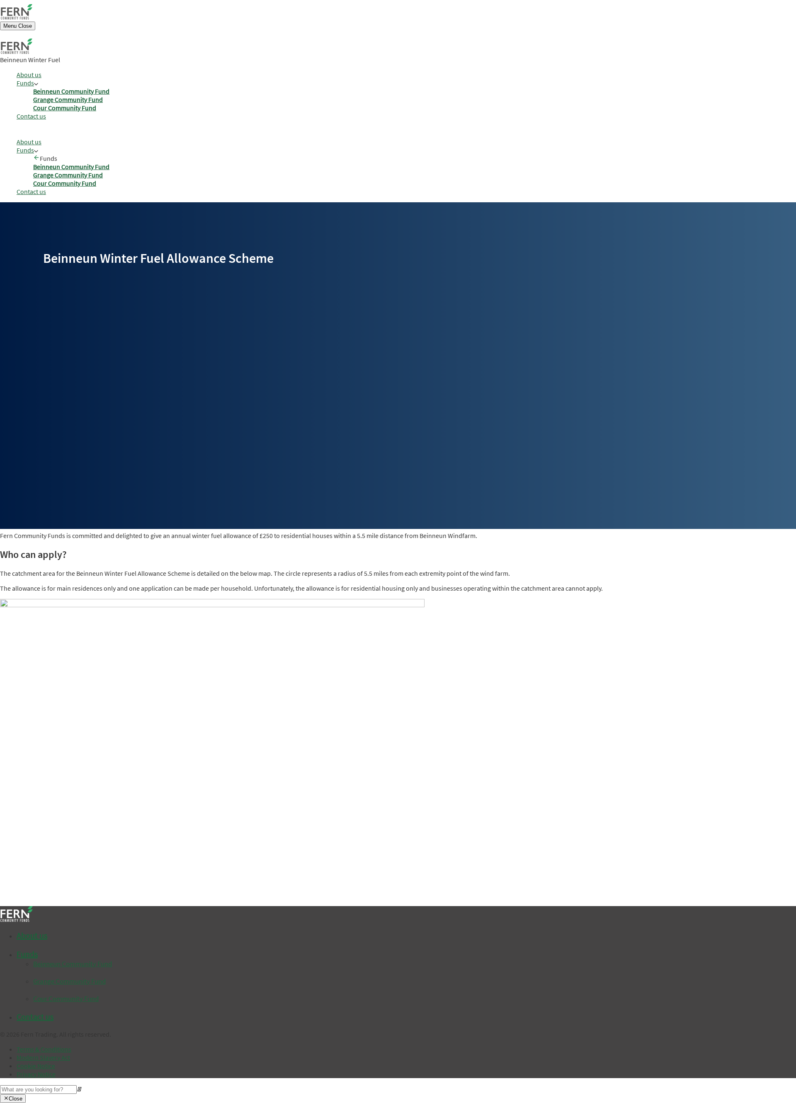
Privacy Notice (36, 1074)
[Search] (38, 1089)
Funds (25, 83)
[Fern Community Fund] (16, 17)
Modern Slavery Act (43, 1057)
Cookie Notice (36, 1066)
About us (29, 74)
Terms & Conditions (44, 1049)
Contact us (31, 116)
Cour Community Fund (64, 108)
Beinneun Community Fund (71, 91)
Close (15, 1099)
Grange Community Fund (68, 99)
